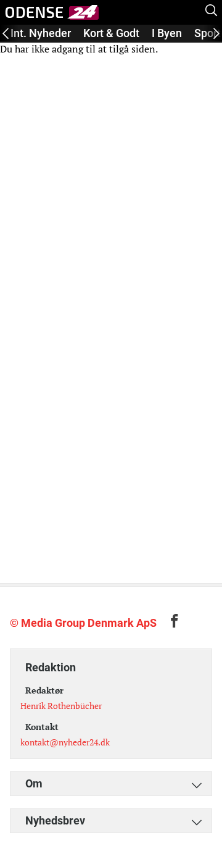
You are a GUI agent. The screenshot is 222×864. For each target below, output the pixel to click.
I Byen (167, 33)
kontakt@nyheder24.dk (65, 742)
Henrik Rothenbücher (61, 705)
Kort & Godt (111, 33)
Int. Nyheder (40, 33)
